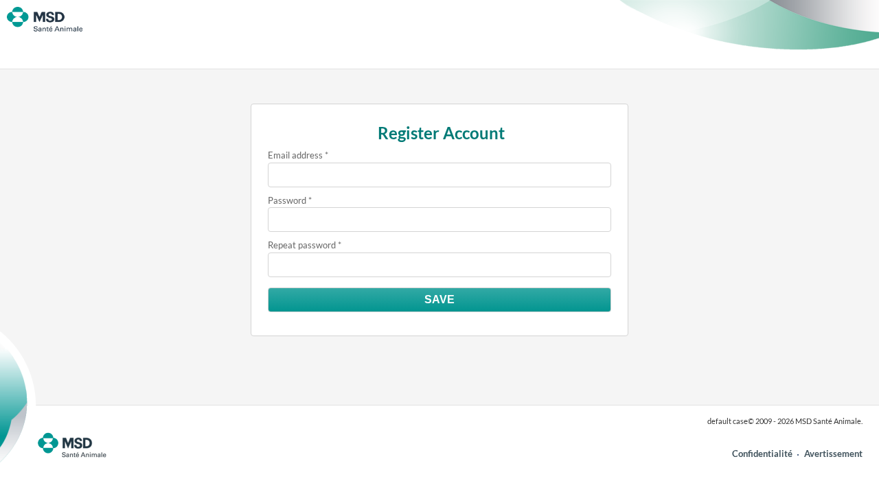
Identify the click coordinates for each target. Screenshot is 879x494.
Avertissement (833, 453)
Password (287, 200)
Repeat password (302, 244)
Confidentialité (762, 453)
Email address (295, 155)
